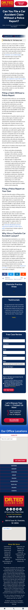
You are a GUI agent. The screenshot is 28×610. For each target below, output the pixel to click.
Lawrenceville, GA (20, 554)
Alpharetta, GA (21, 546)
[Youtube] (14, 509)
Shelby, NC (7, 556)
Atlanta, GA (20, 548)
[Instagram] (10, 509)
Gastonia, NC (7, 550)
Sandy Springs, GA (20, 559)
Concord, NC (7, 548)
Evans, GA (20, 552)
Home (4, 25)
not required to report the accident (16, 79)
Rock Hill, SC (7, 563)
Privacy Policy (13, 386)
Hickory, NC (7, 552)
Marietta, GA (20, 557)
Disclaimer (20, 602)
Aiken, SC (7, 559)
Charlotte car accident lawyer (13, 55)
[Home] (4, 608)
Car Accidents (18, 36)
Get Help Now (8, 390)
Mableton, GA (20, 556)
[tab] (14, 435)
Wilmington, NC (7, 557)
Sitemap (14, 604)
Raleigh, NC (7, 554)
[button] (5, 274)
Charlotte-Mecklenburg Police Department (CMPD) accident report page (12, 226)
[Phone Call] (14, 608)
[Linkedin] (17, 509)
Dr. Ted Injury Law (13, 600)
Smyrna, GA (20, 561)
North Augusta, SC (8, 561)
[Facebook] (7, 509)
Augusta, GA (20, 550)
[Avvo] (20, 509)
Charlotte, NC (7, 546)
